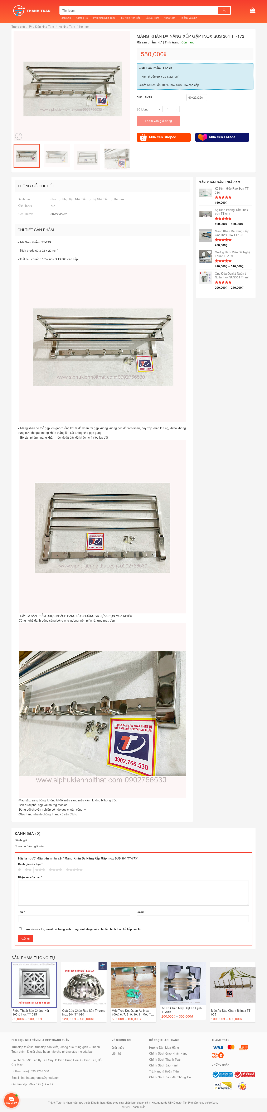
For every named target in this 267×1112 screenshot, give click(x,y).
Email (141, 912)
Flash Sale (65, 17)
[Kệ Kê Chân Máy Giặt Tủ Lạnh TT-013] (183, 983)
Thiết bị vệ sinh (188, 17)
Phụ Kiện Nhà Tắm (104, 17)
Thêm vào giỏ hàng (158, 121)
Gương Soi (82, 17)
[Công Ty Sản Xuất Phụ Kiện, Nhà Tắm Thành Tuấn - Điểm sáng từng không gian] (32, 10)
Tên (21, 912)
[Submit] (224, 10)
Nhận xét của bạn (30, 877)
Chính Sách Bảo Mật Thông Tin (170, 1077)
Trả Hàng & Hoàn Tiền (164, 1071)
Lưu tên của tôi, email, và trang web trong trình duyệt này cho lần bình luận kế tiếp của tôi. (83, 929)
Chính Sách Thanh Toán (165, 1059)
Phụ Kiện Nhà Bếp (130, 17)
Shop (53, 199)
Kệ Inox (84, 26)
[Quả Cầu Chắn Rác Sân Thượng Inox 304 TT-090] (84, 984)
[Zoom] (18, 136)
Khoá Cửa (169, 17)
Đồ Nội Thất (152, 17)
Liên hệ (116, 1053)
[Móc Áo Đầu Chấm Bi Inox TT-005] (233, 984)
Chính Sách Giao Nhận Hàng (168, 1053)
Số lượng (142, 109)
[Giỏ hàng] (253, 10)
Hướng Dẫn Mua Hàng (164, 1047)
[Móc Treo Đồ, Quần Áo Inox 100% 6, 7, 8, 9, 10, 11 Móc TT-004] (133, 984)
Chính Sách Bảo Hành (164, 1065)
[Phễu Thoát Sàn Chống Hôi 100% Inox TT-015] (34, 984)
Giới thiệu (118, 1047)
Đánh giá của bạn (30, 864)
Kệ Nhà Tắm (66, 26)
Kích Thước (144, 96)
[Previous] (16, 86)
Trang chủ (18, 26)
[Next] (127, 86)
